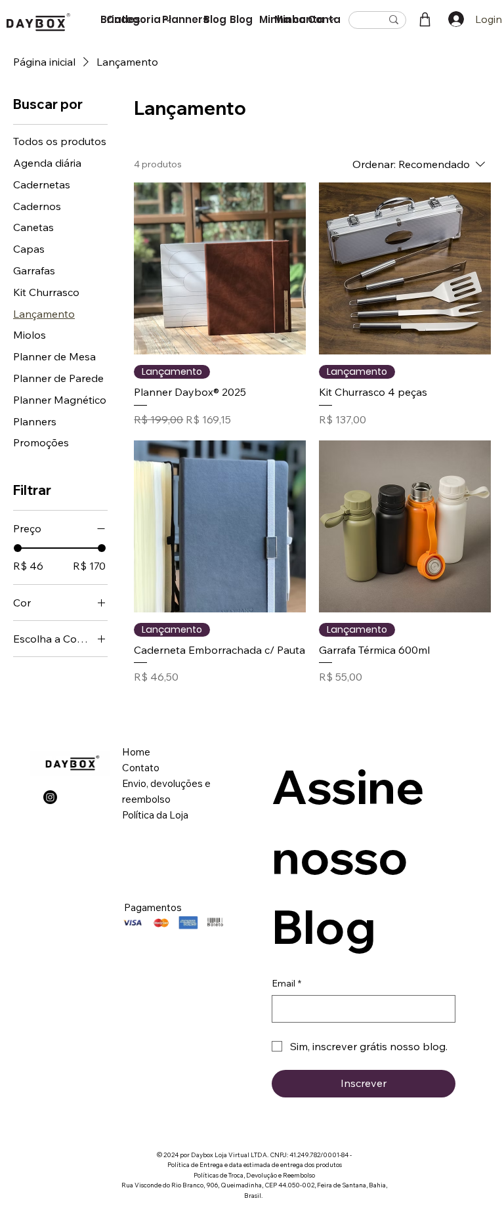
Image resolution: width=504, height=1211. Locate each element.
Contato (140, 767)
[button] (425, 19)
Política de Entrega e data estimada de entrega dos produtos (254, 1164)
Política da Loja (155, 815)
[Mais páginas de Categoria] (168, 19)
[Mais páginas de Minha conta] (331, 19)
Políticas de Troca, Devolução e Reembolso (254, 1175)
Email (286, 983)
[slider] (18, 548)
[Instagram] (50, 797)
